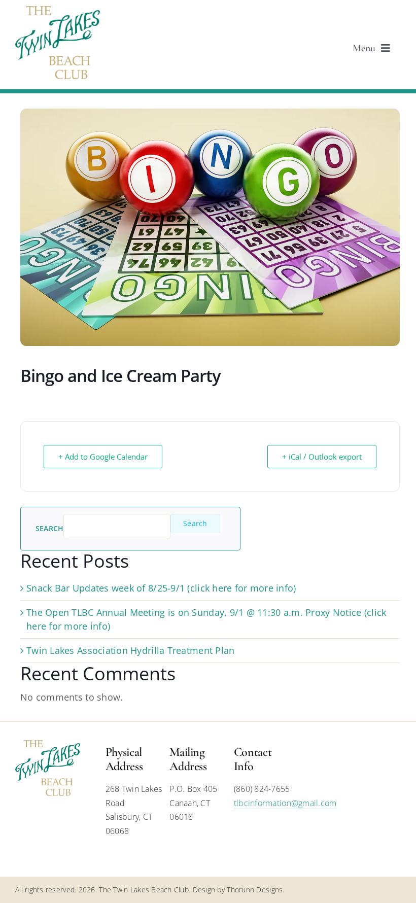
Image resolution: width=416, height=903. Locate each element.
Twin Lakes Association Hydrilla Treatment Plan (130, 650)
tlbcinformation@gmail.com (285, 803)
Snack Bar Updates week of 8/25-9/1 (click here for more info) (161, 588)
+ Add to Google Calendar (103, 457)
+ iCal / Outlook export (322, 457)
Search (49, 529)
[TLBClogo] (57, 11)
